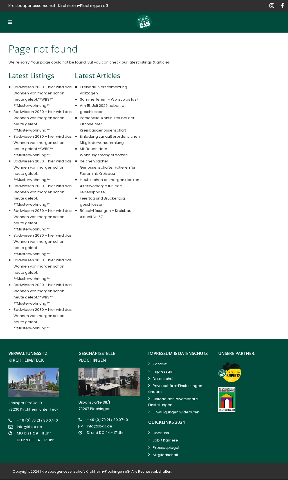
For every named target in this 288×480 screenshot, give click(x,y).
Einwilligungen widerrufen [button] (176, 412)
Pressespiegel (166, 447)
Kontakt (159, 364)
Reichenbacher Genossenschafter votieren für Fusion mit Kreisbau (108, 167)
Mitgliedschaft (165, 455)
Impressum (163, 371)
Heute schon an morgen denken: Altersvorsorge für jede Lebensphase (110, 186)
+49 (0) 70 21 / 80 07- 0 (37, 420)
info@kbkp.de (29, 426)
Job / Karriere (165, 440)
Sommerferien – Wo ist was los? (109, 99)
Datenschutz (164, 378)
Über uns (161, 433)
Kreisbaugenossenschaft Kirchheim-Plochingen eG (86, 471)
